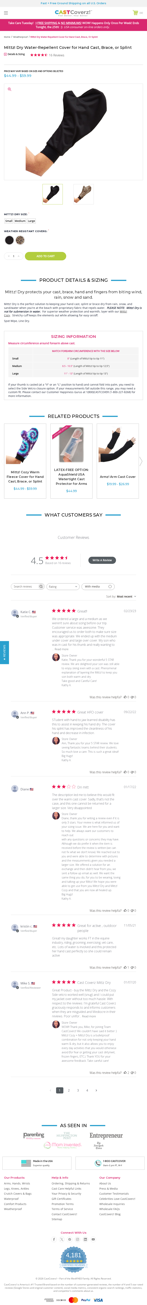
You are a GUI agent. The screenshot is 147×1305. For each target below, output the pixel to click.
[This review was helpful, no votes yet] (125, 697)
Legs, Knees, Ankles (16, 1188)
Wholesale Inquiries (112, 1204)
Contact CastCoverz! (64, 1214)
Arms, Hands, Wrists (17, 1183)
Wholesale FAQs (109, 1209)
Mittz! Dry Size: (16, 214)
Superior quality (41, 1165)
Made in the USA (43, 1161)
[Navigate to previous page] (50, 1090)
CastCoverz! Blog (110, 1214)
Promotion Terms (63, 1204)
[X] (62, 1239)
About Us (105, 1183)
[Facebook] (54, 1239)
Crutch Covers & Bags (18, 1193)
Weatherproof (13, 1209)
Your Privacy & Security (66, 1193)
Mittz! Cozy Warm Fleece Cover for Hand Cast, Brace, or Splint (25, 476)
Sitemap (57, 1219)
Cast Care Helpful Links (66, 1188)
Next (141, 461)
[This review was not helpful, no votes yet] (132, 697)
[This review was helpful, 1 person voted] (125, 967)
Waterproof (11, 1199)
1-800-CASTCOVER (114, 1161)
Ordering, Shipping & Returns (71, 1183)
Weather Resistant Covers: (26, 231)
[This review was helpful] (125, 1073)
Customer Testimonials (114, 1193)
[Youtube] (93, 1239)
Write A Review (102, 560)
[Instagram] (77, 1239)
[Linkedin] (85, 1239)
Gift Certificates (61, 1199)
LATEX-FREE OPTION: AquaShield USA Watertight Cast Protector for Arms (71, 477)
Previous (2, 461)
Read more (62, 649)
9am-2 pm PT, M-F (112, 1165)
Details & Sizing (16, 54)
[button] (4, 652)
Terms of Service (62, 1209)
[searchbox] (24, 586)
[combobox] (63, 586)
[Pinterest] (70, 1239)
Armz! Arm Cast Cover (118, 477)
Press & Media (108, 1188)
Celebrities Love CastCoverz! (117, 1199)
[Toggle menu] (18, 13)
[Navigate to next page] (96, 1090)
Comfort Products (15, 1204)
